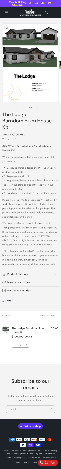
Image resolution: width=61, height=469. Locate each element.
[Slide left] (23, 107)
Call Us (49, 462)
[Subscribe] (51, 409)
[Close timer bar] (58, 2)
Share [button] (8, 300)
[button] (6, 12)
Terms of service (49, 457)
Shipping (5, 139)
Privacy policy (19, 457)
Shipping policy (22, 462)
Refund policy (34, 457)
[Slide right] (37, 107)
